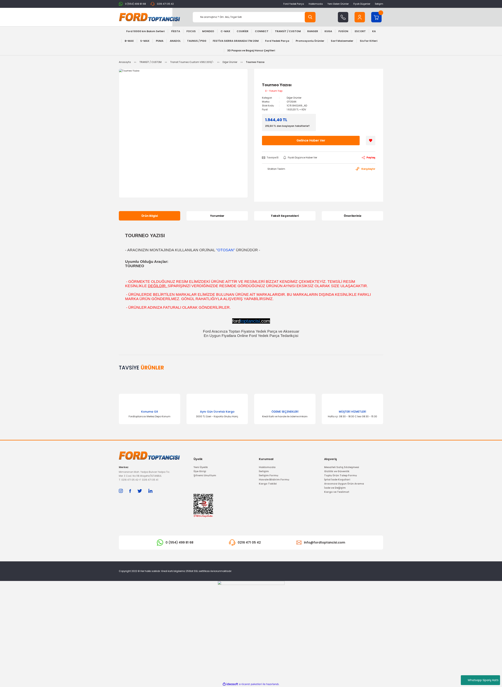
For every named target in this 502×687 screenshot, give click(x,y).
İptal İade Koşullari (337, 479)
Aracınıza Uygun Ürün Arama (344, 484)
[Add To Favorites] (370, 140)
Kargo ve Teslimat (336, 492)
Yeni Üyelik (201, 467)
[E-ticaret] (250, 684)
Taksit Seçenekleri (285, 216)
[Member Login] (360, 17)
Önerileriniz (352, 216)
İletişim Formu (268, 475)
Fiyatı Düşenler (361, 3)
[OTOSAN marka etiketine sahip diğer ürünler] (271, 78)
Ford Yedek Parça (293, 3)
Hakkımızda (316, 3)
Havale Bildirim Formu (274, 479)
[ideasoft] (230, 684)
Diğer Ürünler (294, 97)
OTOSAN (291, 101)
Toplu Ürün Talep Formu (340, 475)
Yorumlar (217, 216)
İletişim (379, 3)
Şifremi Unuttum (205, 475)
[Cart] (376, 17)
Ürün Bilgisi (149, 216)
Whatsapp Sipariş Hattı (483, 680)
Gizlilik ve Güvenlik (336, 471)
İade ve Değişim (335, 488)
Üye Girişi (200, 471)
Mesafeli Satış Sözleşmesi (341, 467)
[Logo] (149, 17)
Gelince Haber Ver (310, 140)
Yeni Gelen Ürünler (338, 3)
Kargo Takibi (268, 484)
